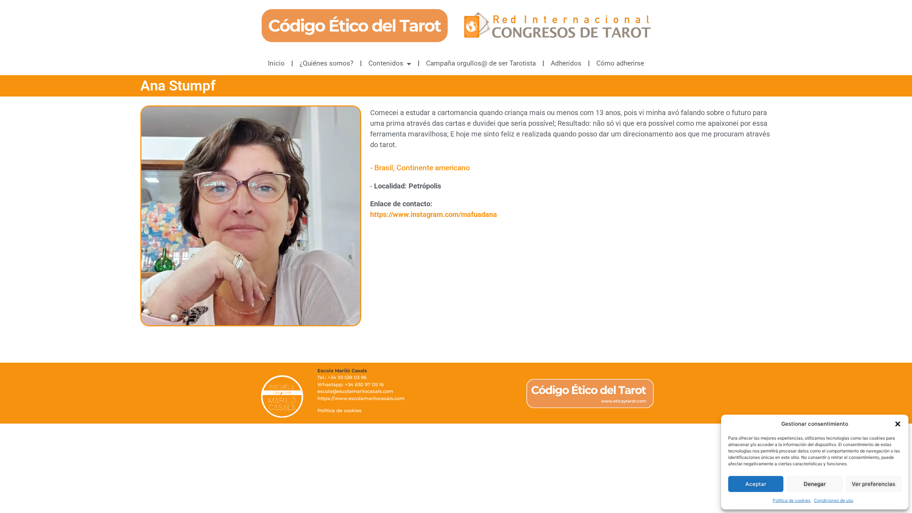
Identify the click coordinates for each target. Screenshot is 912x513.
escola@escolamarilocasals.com (355, 391)
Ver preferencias (873, 484)
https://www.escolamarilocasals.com (361, 398)
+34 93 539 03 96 (347, 377)
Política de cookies (791, 500)
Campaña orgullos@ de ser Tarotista (481, 63)
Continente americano (433, 168)
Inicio (276, 63)
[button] (897, 424)
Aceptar (755, 484)
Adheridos (566, 63)
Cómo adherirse (620, 63)
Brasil (383, 168)
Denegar (815, 484)
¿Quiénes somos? (326, 63)
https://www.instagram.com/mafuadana (433, 214)
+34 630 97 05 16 (364, 384)
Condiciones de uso (833, 500)
